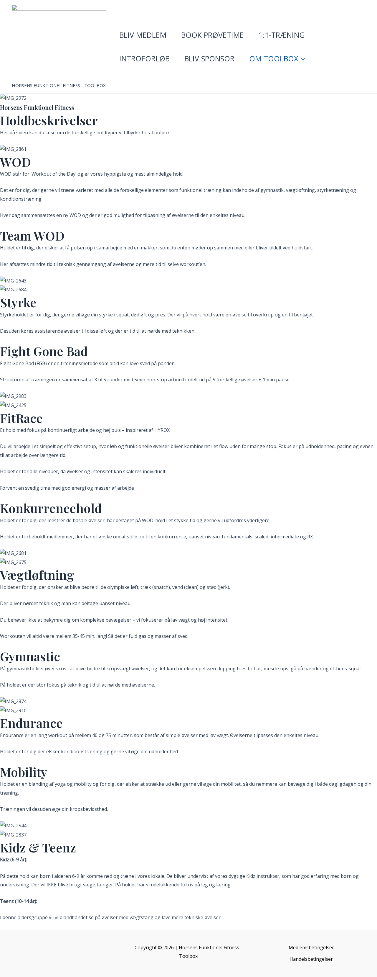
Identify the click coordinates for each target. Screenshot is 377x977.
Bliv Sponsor (209, 58)
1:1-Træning (282, 35)
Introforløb (144, 58)
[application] (301, 58)
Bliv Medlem (142, 35)
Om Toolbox (273, 58)
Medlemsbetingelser (311, 947)
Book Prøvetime (212, 35)
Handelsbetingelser (311, 959)
